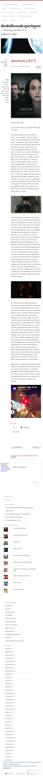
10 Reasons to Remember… (10, 4)
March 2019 (8, 651)
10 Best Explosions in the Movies (21, 575)
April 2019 (7, 648)
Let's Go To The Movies (11, 624)
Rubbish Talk (8, 605)
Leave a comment (38, 67)
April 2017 (7, 725)
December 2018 (9, 661)
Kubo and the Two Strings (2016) (21, 555)
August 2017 (8, 712)
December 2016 (9, 737)
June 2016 (8, 756)
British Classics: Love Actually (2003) (22, 562)
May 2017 (7, 722)
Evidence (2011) (17, 548)
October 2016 (8, 744)
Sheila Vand (5, 95)
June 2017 (8, 718)
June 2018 (8, 680)
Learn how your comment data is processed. (5, 469)
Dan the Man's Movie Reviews (13, 634)
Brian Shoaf (5, 82)
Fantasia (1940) (9, 510)
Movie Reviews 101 (10, 628)
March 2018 (8, 690)
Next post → (36, 447)
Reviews (4, 20)
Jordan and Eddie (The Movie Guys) (14, 640)
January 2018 (8, 696)
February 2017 (9, 731)
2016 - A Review (17, 582)
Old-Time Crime (21, 12)
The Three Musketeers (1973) (13, 520)
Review (6, 93)
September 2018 (9, 671)
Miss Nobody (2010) (18, 589)
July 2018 (7, 677)
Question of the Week (25, 16)
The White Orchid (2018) (19, 528)
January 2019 (8, 658)
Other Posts (33, 12)
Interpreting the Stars (10, 621)
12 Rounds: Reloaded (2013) (20, 535)
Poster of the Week (8, 16)
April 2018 (7, 686)
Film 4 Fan (8, 609)
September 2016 (9, 747)
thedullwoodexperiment (20, 26)
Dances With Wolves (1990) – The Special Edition (17, 514)
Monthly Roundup (8, 12)
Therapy (6, 97)
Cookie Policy (7, 768)
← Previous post (16, 447)
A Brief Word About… (29, 4)
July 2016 (7, 753)
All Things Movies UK (10, 618)
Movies (28, 66)
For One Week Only (15, 8)
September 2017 (9, 709)
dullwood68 (20, 66)
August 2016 (8, 750)
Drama (3, 86)
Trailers (13, 20)
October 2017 (8, 706)
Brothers (6, 84)
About (4, 8)
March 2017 (8, 728)
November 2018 (9, 664)
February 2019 (9, 655)
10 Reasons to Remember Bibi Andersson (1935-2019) (19, 507)
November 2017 (9, 702)
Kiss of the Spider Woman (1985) (13, 517)
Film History (8, 637)
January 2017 (8, 734)
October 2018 (8, 667)
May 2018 (7, 683)
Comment (35, 482)
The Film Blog (8, 615)
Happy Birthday (29, 8)
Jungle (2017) (16, 541)
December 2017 (9, 699)
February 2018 (9, 693)
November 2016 (9, 741)
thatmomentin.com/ (10, 631)
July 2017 (7, 715)
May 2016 (7, 760)
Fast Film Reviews (10, 612)
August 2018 (8, 674)
